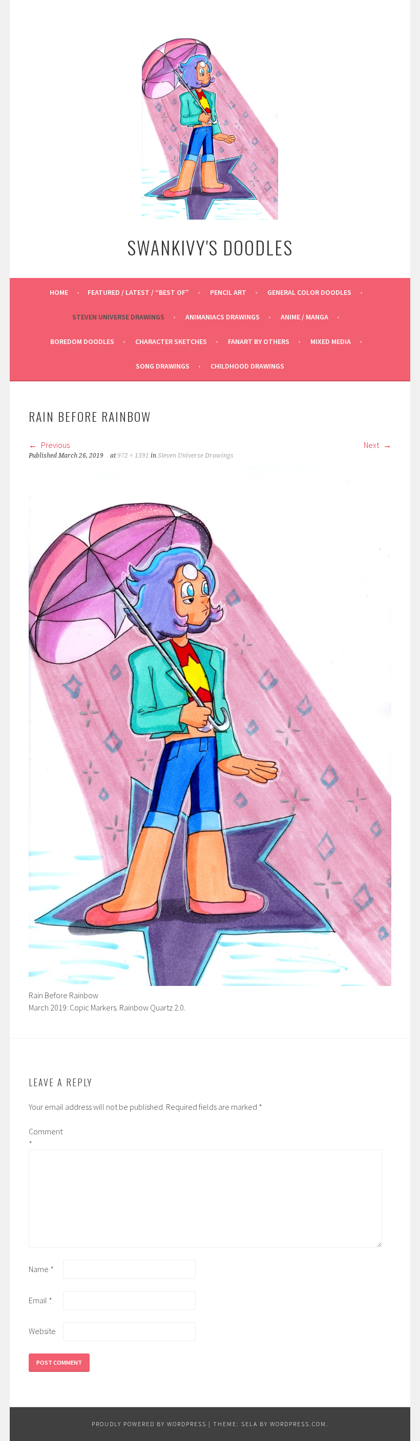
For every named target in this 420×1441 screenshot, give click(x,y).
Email (40, 1300)
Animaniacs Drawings (222, 316)
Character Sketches (171, 341)
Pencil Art (228, 292)
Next (372, 445)
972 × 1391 (133, 455)
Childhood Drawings (247, 366)
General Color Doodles (309, 292)
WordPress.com (298, 1424)
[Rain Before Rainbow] (210, 983)
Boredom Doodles (82, 341)
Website (42, 1331)
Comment (45, 1137)
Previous (54, 445)
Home (59, 292)
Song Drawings (163, 366)
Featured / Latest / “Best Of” (138, 292)
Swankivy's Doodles (210, 247)
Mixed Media (330, 341)
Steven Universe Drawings (118, 316)
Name (41, 1269)
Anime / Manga (304, 316)
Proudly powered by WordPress (149, 1424)
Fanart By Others (258, 341)
